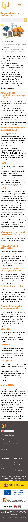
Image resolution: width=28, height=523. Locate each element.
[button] (19, 4)
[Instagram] (2, 449)
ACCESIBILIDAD (21, 519)
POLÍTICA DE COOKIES (9, 519)
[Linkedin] (4, 449)
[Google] (6, 449)
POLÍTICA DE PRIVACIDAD (18, 517)
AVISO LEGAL (6, 517)
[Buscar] (25, 20)
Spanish (6, 431)
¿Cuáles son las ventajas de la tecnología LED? (15, 49)
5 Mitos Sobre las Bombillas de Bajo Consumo (15, 44)
